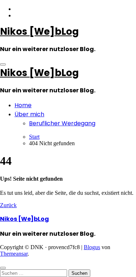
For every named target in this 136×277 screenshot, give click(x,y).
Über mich (29, 114)
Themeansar (14, 254)
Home (23, 105)
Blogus (92, 247)
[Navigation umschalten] (3, 64)
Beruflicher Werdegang (62, 123)
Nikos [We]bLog (39, 31)
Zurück (8, 205)
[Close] (3, 268)
